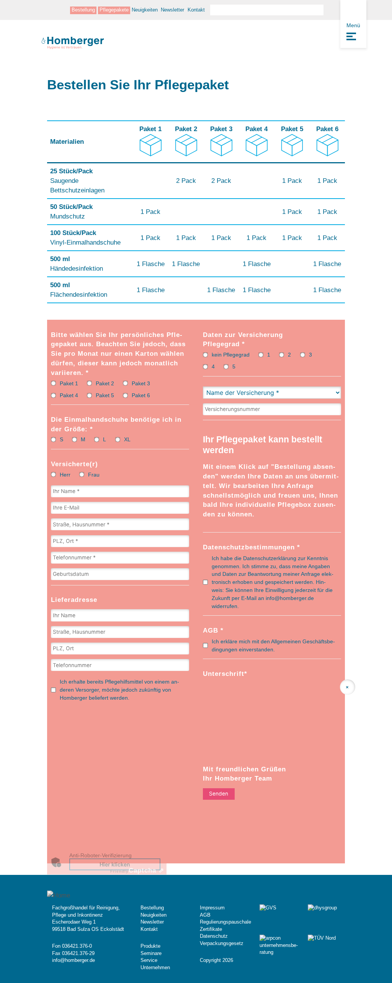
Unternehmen (155, 967)
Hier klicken (115, 864)
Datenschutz (214, 936)
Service (148, 960)
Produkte (150, 946)
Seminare (151, 953)
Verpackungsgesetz (221, 943)
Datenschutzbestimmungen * (251, 547)
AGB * (213, 630)
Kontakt (196, 10)
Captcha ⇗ (137, 870)
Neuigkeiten (145, 10)
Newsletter (172, 10)
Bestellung (83, 10)
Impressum (212, 908)
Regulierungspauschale (225, 922)
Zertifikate (211, 929)
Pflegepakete (114, 10)
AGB (205, 915)
